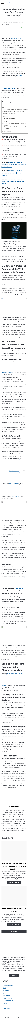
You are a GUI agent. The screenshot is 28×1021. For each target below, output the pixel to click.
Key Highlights (7, 108)
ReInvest (5, 1006)
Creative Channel (14, 471)
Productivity (6, 1003)
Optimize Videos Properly (11, 130)
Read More (14, 975)
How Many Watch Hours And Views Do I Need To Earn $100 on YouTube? (13, 173)
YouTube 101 (6, 1008)
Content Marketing (8, 985)
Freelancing (6, 990)
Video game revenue (7, 372)
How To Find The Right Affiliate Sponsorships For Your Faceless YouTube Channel (13, 165)
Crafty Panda (15, 496)
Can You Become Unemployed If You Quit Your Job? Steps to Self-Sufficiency (14, 866)
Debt (4, 988)
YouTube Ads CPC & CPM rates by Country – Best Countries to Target (12, 181)
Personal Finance (8, 1000)
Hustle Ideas (6, 995)
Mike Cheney (14, 806)
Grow (4, 993)
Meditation (8, 121)
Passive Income (7, 998)
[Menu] (2, 3)
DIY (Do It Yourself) (10, 120)
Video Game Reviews (10, 118)
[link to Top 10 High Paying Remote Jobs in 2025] (14, 896)
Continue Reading (14, 882)
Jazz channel (19, 588)
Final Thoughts (7, 131)
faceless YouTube (16, 38)
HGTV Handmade (14, 483)
